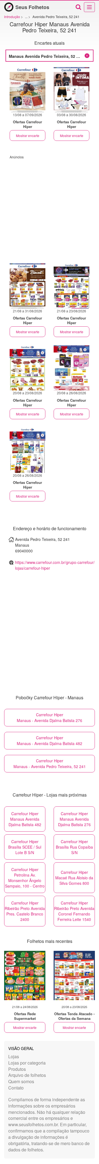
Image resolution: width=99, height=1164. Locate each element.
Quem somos (21, 1081)
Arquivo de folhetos (27, 1075)
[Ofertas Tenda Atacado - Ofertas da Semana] (74, 975)
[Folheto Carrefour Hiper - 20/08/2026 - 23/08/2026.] (27, 367)
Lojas (13, 1056)
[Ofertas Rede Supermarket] (24, 975)
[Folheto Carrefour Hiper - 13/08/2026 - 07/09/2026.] (27, 89)
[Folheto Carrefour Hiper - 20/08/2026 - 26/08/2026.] (71, 367)
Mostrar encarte (27, 135)
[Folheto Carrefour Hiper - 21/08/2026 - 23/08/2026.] (71, 286)
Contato (16, 1088)
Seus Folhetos (32, 7)
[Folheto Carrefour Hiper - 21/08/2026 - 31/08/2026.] (27, 286)
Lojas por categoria (27, 1063)
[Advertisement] (49, 208)
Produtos (17, 1069)
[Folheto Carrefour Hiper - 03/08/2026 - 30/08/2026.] (71, 89)
